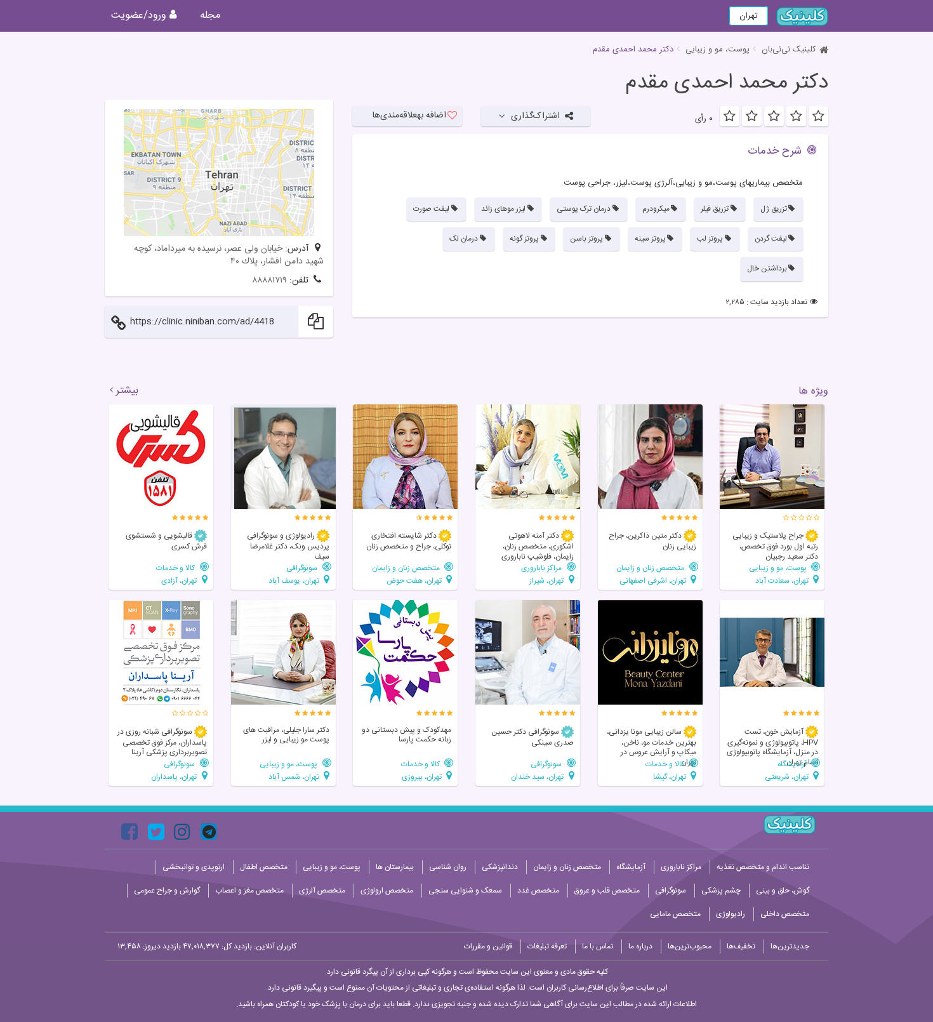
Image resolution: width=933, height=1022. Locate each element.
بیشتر (127, 391)
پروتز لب (710, 238)
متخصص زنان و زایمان (651, 568)
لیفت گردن (771, 238)
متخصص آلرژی (322, 890)
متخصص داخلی (784, 914)
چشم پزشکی (721, 890)
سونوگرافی (302, 568)
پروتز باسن (586, 238)
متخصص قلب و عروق (607, 890)
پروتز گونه (524, 238)
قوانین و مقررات (488, 946)
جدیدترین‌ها (790, 946)
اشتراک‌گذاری (535, 116)
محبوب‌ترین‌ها (689, 946)
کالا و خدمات (176, 568)
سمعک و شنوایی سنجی (465, 890)
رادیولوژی (730, 914)
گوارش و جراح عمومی (167, 890)
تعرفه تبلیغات (547, 946)
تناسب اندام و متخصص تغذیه (763, 867)
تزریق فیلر (715, 208)
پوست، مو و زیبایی (717, 49)
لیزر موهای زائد (503, 208)
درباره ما (640, 946)
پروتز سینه (650, 238)
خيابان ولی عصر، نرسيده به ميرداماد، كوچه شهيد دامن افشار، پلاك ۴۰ (229, 255)
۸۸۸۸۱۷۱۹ (269, 280)
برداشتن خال (767, 268)
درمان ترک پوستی (584, 208)
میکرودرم (656, 208)
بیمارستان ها (395, 867)
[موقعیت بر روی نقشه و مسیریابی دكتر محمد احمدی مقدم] (219, 172)
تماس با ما (597, 946)
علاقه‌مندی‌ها (409, 115)
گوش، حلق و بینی (782, 890)
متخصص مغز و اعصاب (249, 890)
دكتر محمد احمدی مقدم (726, 83)
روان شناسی (447, 867)
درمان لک (463, 238)
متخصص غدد (538, 890)
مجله (210, 15)
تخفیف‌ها (741, 946)
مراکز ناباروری (542, 568)
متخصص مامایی (675, 914)
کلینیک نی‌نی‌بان (789, 49)
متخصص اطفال (264, 867)
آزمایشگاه (793, 764)
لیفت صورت (431, 208)
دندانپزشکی (500, 867)
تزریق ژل (773, 208)
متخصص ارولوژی (387, 890)
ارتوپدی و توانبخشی (193, 867)
